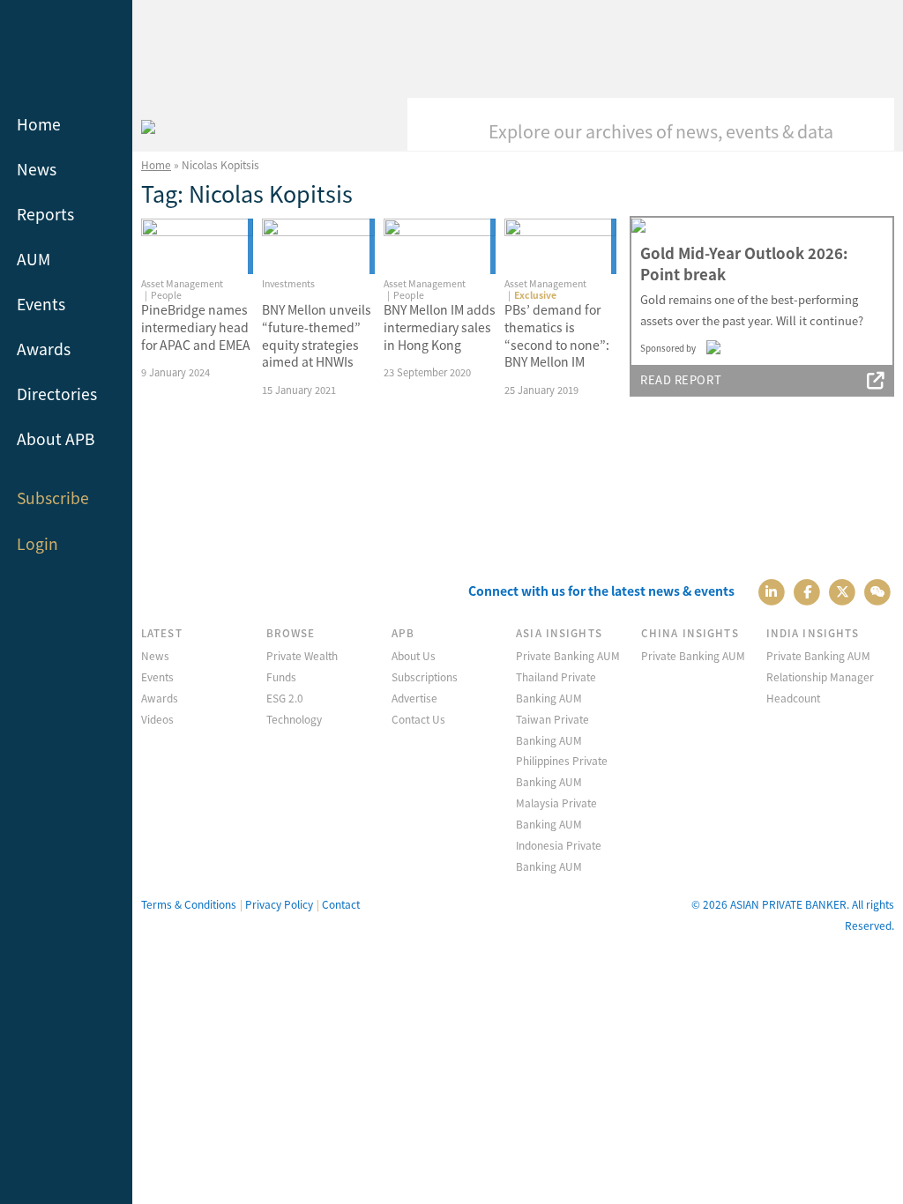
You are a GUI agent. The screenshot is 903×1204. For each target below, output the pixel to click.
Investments (288, 283)
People (166, 294)
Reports (45, 214)
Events (41, 304)
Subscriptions (425, 676)
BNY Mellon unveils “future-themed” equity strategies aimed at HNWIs (316, 335)
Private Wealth (302, 655)
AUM (33, 259)
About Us (414, 655)
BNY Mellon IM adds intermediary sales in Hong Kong (440, 327)
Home (39, 124)
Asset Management (182, 283)
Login (37, 543)
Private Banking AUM (568, 655)
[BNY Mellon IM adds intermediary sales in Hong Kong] (440, 247)
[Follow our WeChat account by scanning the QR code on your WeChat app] (878, 590)
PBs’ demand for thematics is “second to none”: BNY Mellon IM (556, 335)
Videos (157, 718)
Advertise (414, 697)
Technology (294, 718)
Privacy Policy (279, 903)
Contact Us (418, 718)
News (36, 169)
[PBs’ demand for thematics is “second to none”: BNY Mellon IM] (560, 247)
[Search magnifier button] (867, 124)
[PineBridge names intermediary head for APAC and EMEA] (197, 247)
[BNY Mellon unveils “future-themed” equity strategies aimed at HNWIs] (318, 247)
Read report (680, 379)
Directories (57, 394)
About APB (56, 438)
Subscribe (53, 497)
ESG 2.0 (284, 697)
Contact (341, 903)
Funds (281, 676)
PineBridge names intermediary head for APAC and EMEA (195, 327)
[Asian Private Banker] (148, 124)
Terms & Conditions (188, 903)
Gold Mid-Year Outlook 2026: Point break (743, 263)
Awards (44, 349)
